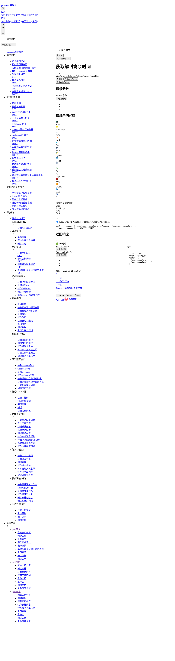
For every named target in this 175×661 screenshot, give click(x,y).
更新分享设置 (24, 588)
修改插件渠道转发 (26, 446)
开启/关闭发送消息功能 (29, 440)
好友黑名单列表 (25, 472)
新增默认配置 (24, 426)
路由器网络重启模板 (22, 203)
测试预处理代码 (25, 501)
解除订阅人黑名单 (26, 356)
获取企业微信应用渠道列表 (31, 382)
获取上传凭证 (24, 510)
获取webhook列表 (26, 365)
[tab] (115, 123)
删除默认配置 (24, 433)
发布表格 (22, 611)
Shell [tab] (58, 206)
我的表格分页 (24, 595)
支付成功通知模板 (21, 209)
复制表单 (22, 539)
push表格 (16, 591)
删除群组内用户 (25, 343)
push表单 (16, 529)
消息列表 (22, 237)
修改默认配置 (24, 430)
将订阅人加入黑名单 (27, 349)
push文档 (16, 562)
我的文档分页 (24, 565)
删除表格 (22, 618)
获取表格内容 (24, 601)
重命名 (21, 582)
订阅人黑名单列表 (26, 353)
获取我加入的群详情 (27, 311)
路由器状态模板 (19, 206)
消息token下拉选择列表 (29, 295)
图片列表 (22, 517)
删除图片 (22, 520)
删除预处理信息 (25, 497)
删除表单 (22, 559)
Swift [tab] (58, 213)
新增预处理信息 (25, 491)
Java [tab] (58, 211)
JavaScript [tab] (60, 208)
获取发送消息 (24, 411)
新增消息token (24, 285)
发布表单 (22, 552)
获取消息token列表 (26, 282)
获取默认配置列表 (26, 420)
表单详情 (22, 546)
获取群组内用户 (25, 340)
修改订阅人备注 (25, 346)
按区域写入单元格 (26, 608)
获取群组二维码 (25, 321)
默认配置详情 (24, 423)
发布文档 (22, 578)
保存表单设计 (24, 542)
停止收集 (22, 555)
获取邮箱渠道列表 (26, 385)
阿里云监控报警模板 (22, 193)
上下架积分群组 (25, 330)
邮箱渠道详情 (24, 388)
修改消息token (24, 288)
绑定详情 (22, 404)
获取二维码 (23, 398)
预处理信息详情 (25, 488)
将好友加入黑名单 (26, 469)
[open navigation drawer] (3, 30)
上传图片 (22, 513)
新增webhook (24, 372)
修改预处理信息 (25, 494)
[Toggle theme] (3, 8)
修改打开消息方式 (26, 443)
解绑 (20, 407)
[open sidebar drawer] (3, 33)
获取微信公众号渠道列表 (30, 378)
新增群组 (22, 314)
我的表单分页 (24, 532)
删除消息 (22, 243)
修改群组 (22, 317)
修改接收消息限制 (26, 436)
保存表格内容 (24, 605)
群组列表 (22, 304)
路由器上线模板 (19, 199)
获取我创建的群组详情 (28, 307)
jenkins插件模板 (19, 196)
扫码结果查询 (24, 401)
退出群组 (22, 324)
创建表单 (22, 536)
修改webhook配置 (26, 375)
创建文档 (22, 568)
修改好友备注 (24, 465)
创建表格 (22, 598)
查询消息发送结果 (26, 240)
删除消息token (24, 292)
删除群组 (22, 327)
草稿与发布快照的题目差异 (31, 549)
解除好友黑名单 (25, 475)
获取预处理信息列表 (27, 484)
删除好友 (22, 462)
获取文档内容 (24, 572)
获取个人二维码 (25, 455)
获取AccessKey (25, 228)
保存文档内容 (24, 575)
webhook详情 (24, 369)
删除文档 (22, 585)
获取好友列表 (24, 459)
